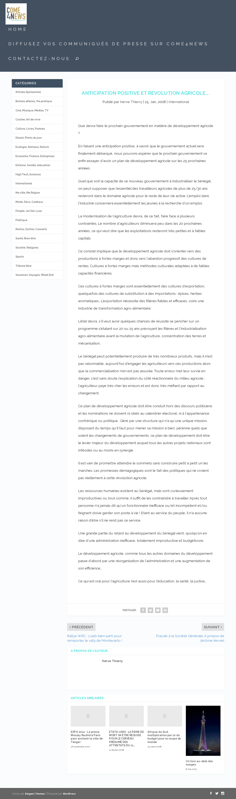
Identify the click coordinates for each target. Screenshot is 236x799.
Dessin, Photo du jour (28, 137)
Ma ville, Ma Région (27, 192)
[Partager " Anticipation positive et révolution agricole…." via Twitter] (150, 610)
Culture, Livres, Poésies (30, 128)
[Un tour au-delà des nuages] (203, 731)
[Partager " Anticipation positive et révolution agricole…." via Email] (158, 610)
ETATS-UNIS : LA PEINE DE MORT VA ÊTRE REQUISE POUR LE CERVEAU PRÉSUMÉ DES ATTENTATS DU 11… (126, 738)
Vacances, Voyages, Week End (34, 274)
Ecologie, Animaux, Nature (32, 146)
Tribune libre (23, 265)
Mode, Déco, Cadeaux (29, 201)
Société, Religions (26, 247)
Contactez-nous (39, 59)
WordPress (69, 794)
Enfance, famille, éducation (32, 165)
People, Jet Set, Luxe (28, 210)
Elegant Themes (35, 794)
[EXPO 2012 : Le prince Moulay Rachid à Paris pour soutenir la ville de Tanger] (88, 716)
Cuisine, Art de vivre (27, 119)
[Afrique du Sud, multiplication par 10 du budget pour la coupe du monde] (165, 716)
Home (17, 30)
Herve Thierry (131, 102)
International (179, 102)
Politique (21, 220)
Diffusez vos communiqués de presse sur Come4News (108, 44)
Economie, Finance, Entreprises (34, 156)
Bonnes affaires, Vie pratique (33, 101)
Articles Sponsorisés (28, 92)
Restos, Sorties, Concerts (31, 229)
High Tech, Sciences (28, 174)
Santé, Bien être (25, 238)
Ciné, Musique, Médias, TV (31, 110)
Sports (19, 256)
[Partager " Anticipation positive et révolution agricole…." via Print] (165, 610)
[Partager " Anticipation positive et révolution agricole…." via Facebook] (143, 610)
